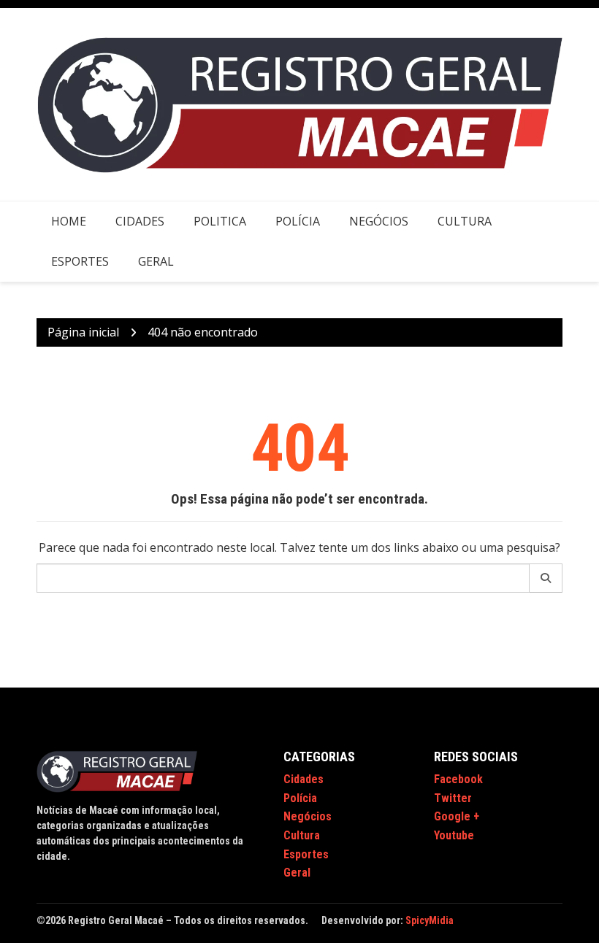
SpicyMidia (429, 920)
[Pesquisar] (546, 578)
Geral (156, 261)
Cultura (465, 221)
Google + (456, 816)
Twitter (453, 798)
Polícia (297, 221)
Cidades (139, 221)
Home (68, 221)
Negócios (378, 221)
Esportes (80, 261)
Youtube (454, 835)
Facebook (458, 779)
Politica (220, 221)
